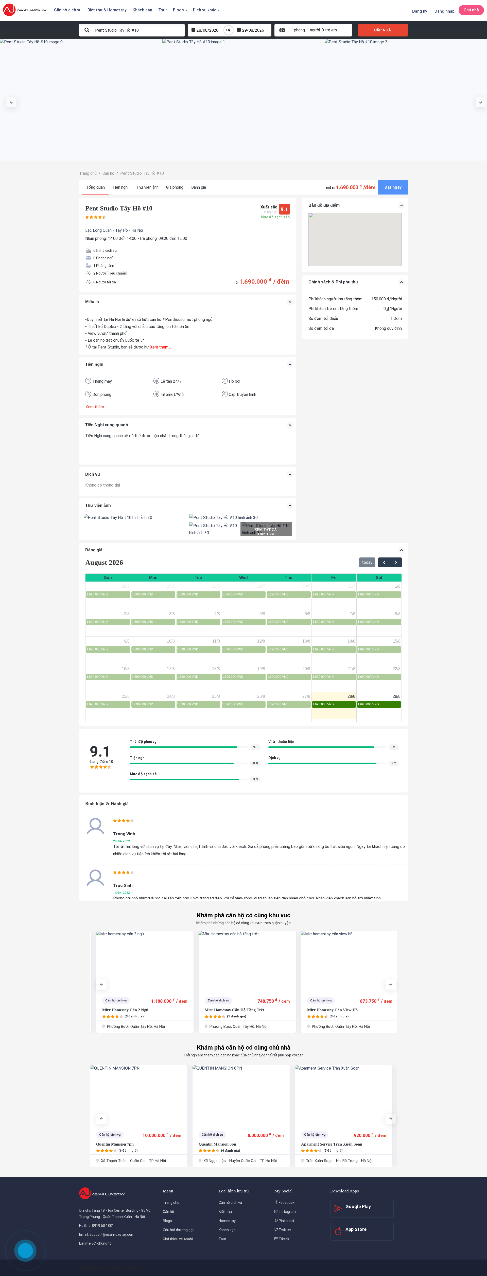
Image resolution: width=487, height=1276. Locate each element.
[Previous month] (384, 562)
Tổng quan (95, 187)
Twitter (284, 1230)
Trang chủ (171, 1203)
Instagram (287, 1212)
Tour (162, 10)
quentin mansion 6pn (115, 1144)
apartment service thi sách (325, 1144)
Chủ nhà (471, 10)
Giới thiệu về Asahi (178, 1239)
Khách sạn (142, 10)
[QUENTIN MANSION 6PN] (138, 1095)
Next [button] (478, 99)
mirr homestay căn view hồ (326, 1010)
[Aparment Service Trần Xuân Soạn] (241, 1095)
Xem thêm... (160, 347)
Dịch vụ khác (204, 10)
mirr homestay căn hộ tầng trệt (228, 1010)
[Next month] (396, 562)
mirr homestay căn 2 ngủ (119, 1010)
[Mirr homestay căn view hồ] (343, 961)
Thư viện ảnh (147, 187)
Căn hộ (168, 1212)
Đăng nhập (444, 11)
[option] (81, 100)
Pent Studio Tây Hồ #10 (118, 208)
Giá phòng (174, 187)
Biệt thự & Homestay (107, 10)
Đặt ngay (393, 187)
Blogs (178, 10)
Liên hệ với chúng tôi (95, 1243)
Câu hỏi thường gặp (179, 1230)
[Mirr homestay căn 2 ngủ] (138, 961)
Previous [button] (8, 99)
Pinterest (286, 1221)
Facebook (286, 1203)
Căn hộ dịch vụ (67, 10)
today (367, 562)
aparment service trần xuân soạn (229, 1144)
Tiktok (283, 1239)
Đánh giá (198, 187)
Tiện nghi (120, 187)
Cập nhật (383, 30)
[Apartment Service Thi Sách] (343, 1095)
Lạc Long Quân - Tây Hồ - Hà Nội (114, 230)
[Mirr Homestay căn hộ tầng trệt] (241, 961)
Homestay (227, 1221)
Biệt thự (225, 1212)
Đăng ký (419, 11)
